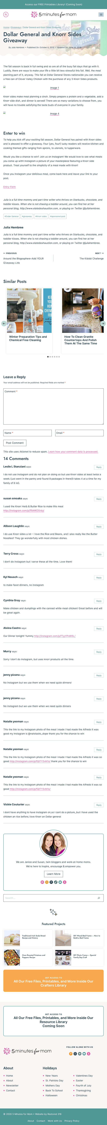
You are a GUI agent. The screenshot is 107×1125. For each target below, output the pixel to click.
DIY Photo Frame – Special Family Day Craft (84, 956)
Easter (79, 1080)
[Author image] (5, 47)
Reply (99, 467)
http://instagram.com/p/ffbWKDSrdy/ (23, 510)
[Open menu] (101, 14)
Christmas (81, 1095)
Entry (6, 186)
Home (9, 1075)
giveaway (27, 216)
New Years (52, 1075)
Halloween (51, 1095)
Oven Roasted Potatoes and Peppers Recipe (33, 956)
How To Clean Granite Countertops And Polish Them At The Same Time (80, 340)
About (9, 1080)
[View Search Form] (5, 14)
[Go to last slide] (4, 323)
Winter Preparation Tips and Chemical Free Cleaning (28, 338)
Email (60, 432)
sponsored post (57, 216)
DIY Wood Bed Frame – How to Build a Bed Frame (86, 936)
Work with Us (55, 1120)
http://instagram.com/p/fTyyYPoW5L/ (54, 636)
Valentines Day (84, 1075)
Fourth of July (83, 1085)
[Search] (99, 898)
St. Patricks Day (54, 1080)
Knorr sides (41, 216)
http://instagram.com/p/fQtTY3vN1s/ (30, 761)
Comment (11, 391)
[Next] (103, 323)
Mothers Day (53, 1085)
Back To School (54, 1090)
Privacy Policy (72, 1120)
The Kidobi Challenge (92, 256)
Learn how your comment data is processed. (73, 451)
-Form (12, 186)
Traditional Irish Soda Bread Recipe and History (33, 936)
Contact (10, 1090)
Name (9, 432)
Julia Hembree (17, 47)
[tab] (48, 356)
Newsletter (12, 1085)
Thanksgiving (83, 1090)
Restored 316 (54, 1114)
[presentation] (29, 310)
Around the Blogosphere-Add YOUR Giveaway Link (23, 258)
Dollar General (12, 216)
